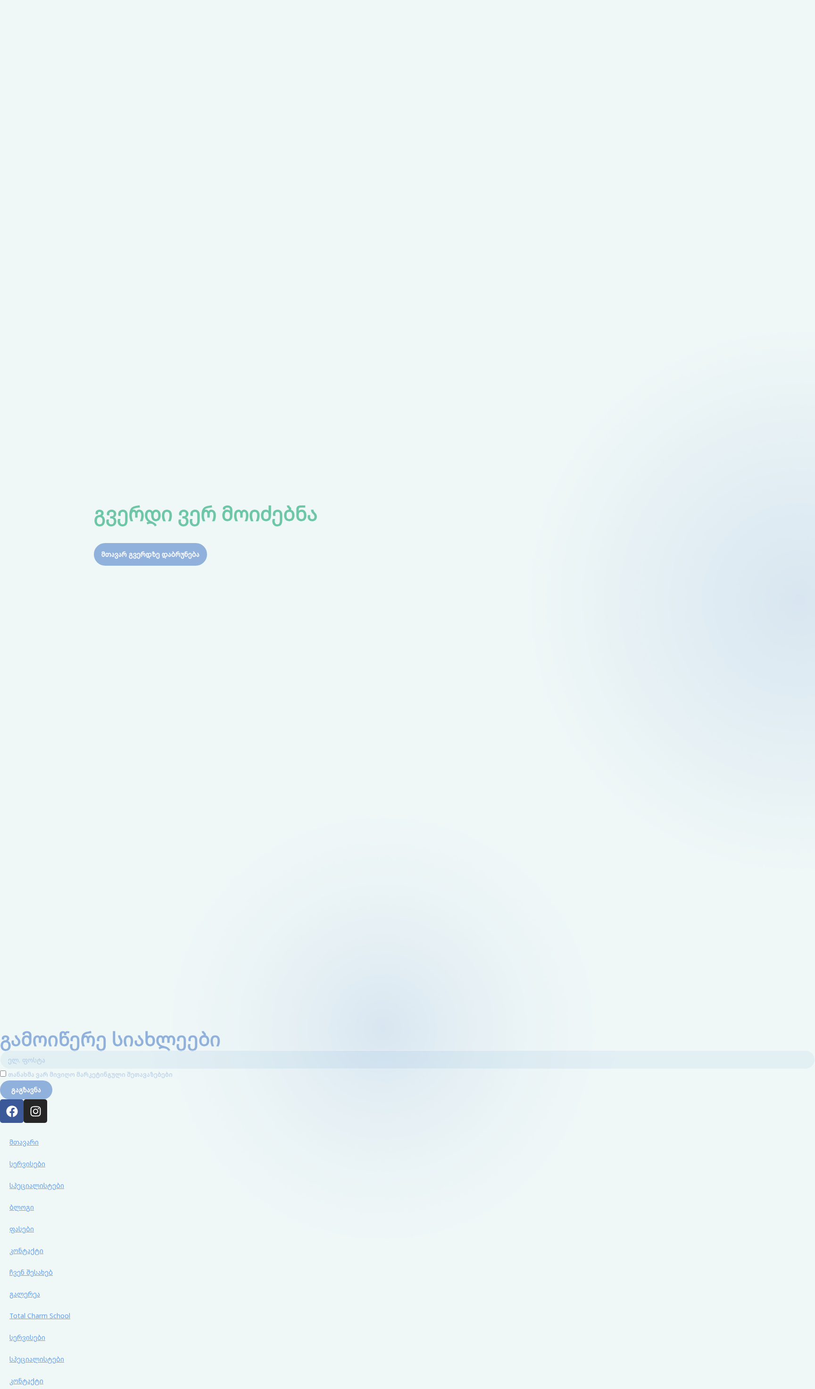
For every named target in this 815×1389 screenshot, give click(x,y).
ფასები (21, 1228)
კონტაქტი (26, 1250)
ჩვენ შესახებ (31, 1272)
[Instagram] (35, 1111)
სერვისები (27, 1163)
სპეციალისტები (36, 1185)
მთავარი (24, 1142)
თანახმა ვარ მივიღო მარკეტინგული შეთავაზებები (90, 1075)
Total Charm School (39, 1315)
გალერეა (24, 1293)
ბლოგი (21, 1207)
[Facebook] (12, 1111)
